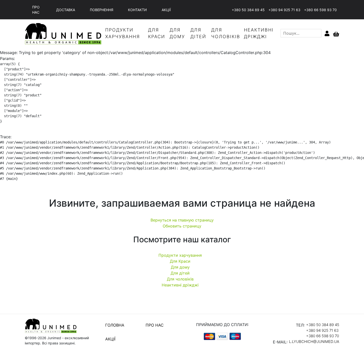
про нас (36, 9)
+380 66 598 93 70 (320, 10)
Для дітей (180, 273)
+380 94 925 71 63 (284, 10)
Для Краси (180, 261)
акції (166, 10)
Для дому (180, 267)
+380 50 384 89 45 (248, 10)
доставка (65, 10)
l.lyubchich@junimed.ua (314, 341)
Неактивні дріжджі (180, 284)
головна (114, 325)
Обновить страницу (182, 225)
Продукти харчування (180, 255)
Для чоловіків (180, 279)
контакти (137, 10)
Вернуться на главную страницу (182, 220)
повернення (101, 10)
